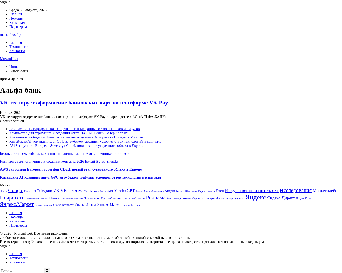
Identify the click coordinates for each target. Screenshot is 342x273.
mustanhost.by (10, 35)
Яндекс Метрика (132, 205)
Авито (139, 191)
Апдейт (170, 191)
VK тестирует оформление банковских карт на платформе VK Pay (84, 103)
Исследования (296, 190)
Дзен (220, 191)
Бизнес (180, 191)
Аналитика (157, 191)
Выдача (210, 191)
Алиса (147, 191)
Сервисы (197, 198)
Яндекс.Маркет (17, 204)
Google (15, 190)
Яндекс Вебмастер (63, 204)
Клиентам (17, 22)
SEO (33, 191)
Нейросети (12, 198)
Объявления (32, 198)
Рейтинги (138, 198)
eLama (3, 191)
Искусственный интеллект (252, 190)
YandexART (106, 191)
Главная (15, 14)
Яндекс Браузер (43, 205)
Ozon (27, 191)
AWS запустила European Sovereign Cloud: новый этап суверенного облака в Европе (76, 146)
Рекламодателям (179, 198)
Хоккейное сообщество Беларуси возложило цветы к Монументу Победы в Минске (76, 137)
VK (56, 190)
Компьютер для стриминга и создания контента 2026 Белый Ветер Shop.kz (68, 133)
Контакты (17, 51)
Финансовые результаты (230, 198)
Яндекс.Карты (304, 198)
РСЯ (127, 198)
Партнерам (18, 27)
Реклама (156, 198)
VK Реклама (71, 190)
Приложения (92, 198)
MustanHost (9, 59)
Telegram (44, 191)
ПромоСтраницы (112, 198)
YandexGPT (124, 190)
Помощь (16, 18)
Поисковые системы (72, 198)
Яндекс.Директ (281, 197)
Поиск (54, 198)
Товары (209, 198)
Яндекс (255, 197)
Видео (201, 191)
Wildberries (91, 191)
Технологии (18, 47)
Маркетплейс (325, 190)
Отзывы (44, 198)
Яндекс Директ (85, 204)
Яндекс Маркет (109, 204)
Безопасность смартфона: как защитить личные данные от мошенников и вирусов (74, 129)
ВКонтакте (191, 191)
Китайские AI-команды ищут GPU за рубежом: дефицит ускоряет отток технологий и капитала (85, 141)
